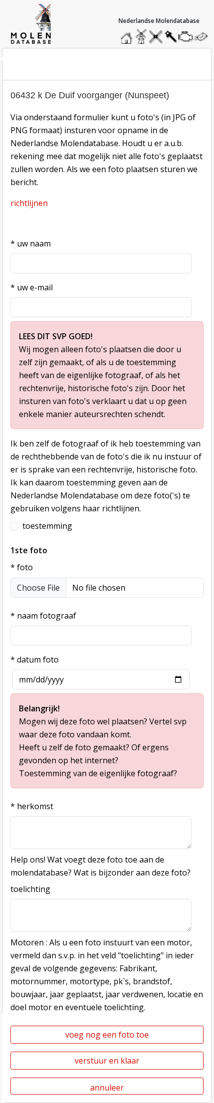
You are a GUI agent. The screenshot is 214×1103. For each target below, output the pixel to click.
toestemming (47, 525)
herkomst (31, 806)
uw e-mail (31, 287)
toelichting (30, 888)
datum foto (34, 659)
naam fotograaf (43, 615)
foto (21, 567)
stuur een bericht (203, 36)
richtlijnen (29, 203)
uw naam (30, 243)
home (127, 34)
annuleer (107, 1087)
